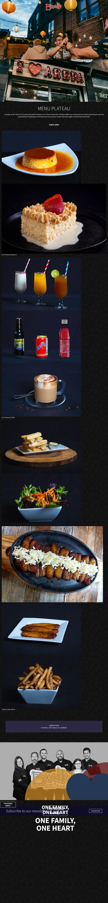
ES (60, 100)
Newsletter (18, 3)
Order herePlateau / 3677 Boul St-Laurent (54, 726)
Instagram (12, 3)
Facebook (8, 3)
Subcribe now (95, 811)
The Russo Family (8, 804)
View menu (5, 256)
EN (53, 100)
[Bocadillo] (53, 6)
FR (45, 100)
